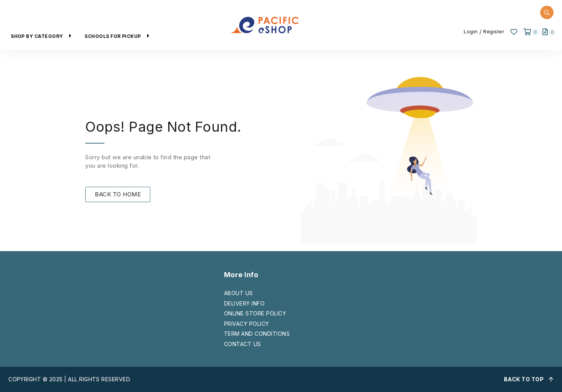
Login (471, 31)
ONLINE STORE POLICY (255, 313)
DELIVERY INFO (244, 303)
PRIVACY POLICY (246, 323)
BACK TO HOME (118, 194)
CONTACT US (242, 344)
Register (493, 31)
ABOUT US (238, 293)
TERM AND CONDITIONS (257, 333)
